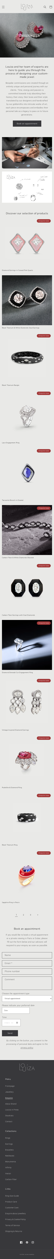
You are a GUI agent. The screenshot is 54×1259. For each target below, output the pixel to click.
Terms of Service (12, 1225)
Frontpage (9, 1086)
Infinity (8, 1167)
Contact (8, 1121)
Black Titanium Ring (9, 845)
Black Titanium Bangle (10, 385)
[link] (27, 153)
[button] (3, 7)
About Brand (11, 1104)
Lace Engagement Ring (11, 443)
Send (10, 1033)
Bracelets (9, 1150)
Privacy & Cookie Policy (15, 1219)
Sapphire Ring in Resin (11, 902)
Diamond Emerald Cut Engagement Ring (17, 673)
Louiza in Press (12, 1110)
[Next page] (37, 915)
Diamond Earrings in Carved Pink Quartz (17, 270)
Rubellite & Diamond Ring (12, 788)
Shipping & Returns (13, 1231)
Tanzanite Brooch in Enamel (12, 500)
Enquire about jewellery (15, 1213)
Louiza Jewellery (29, 1254)
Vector (8, 1173)
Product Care (11, 1202)
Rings (7, 1138)
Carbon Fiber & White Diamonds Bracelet (18, 558)
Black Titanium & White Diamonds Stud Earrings (20, 328)
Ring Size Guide (12, 1196)
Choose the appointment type (15, 993)
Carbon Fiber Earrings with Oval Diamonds (18, 615)
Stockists (9, 1116)
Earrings (9, 1144)
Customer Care (11, 1208)
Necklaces (9, 1156)
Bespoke (9, 1098)
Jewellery (9, 1092)
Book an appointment (27, 123)
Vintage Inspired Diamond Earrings (15, 730)
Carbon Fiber (11, 1179)
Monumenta (10, 1162)
